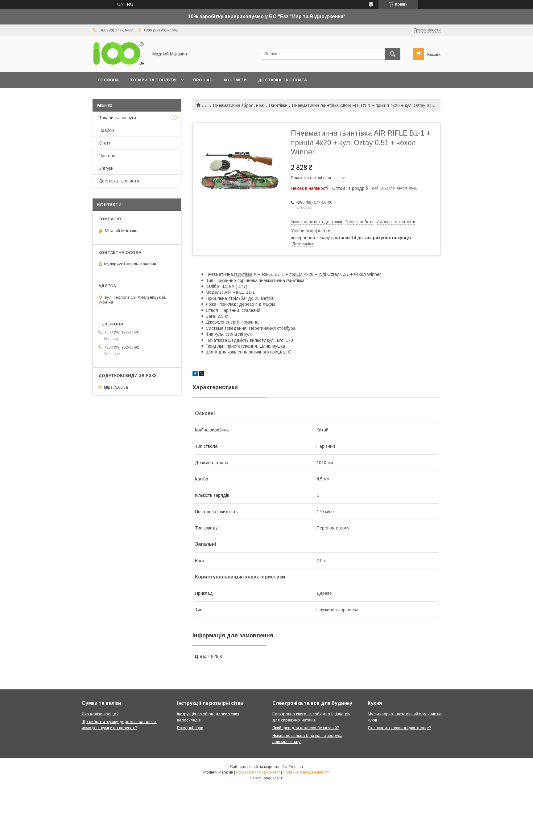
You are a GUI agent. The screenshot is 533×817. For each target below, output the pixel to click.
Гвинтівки (278, 105)
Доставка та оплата (282, 80)
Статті (105, 143)
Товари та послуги (153, 80)
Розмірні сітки (190, 727)
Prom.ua (295, 767)
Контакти (235, 80)
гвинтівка (243, 274)
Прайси (106, 130)
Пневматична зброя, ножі (239, 105)
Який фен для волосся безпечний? (305, 727)
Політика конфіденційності (306, 772)
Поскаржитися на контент (258, 772)
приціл (296, 274)
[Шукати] (392, 54)
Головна (108, 80)
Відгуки (106, 168)
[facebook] (195, 374)
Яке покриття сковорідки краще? (399, 727)
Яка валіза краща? (100, 714)
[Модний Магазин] (119, 64)
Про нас (203, 80)
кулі (322, 274)
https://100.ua (116, 387)
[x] (201, 374)
